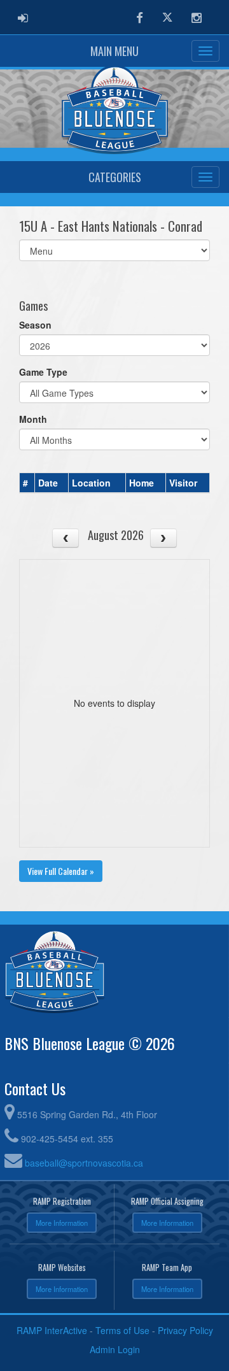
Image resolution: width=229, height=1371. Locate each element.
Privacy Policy (185, 1330)
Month (33, 419)
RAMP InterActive (52, 1330)
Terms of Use (122, 1330)
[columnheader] (27, 483)
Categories (114, 177)
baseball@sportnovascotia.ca (84, 1162)
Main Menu (114, 51)
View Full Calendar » (60, 870)
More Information (62, 1223)
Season (35, 324)
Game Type (43, 372)
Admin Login (115, 1349)
